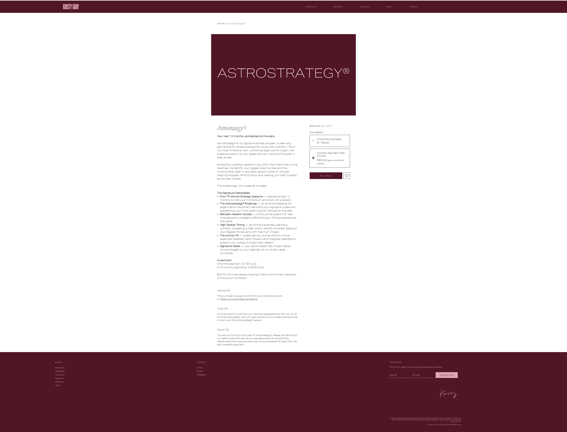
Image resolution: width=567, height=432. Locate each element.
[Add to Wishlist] (346, 175)
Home (221, 23)
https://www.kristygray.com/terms (238, 299)
